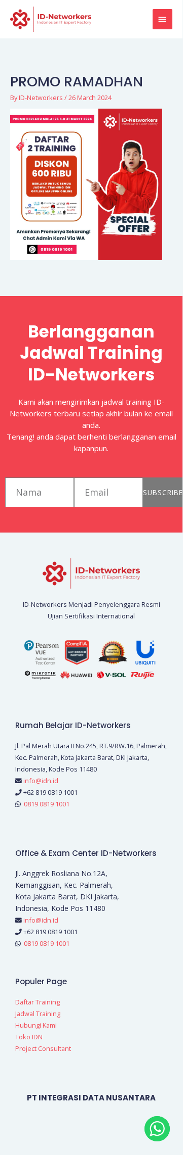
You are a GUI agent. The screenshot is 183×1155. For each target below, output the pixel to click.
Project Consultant (43, 1048)
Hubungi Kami (36, 1025)
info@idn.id (40, 780)
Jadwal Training (37, 1013)
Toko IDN (29, 1036)
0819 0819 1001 (46, 803)
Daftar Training (37, 1001)
